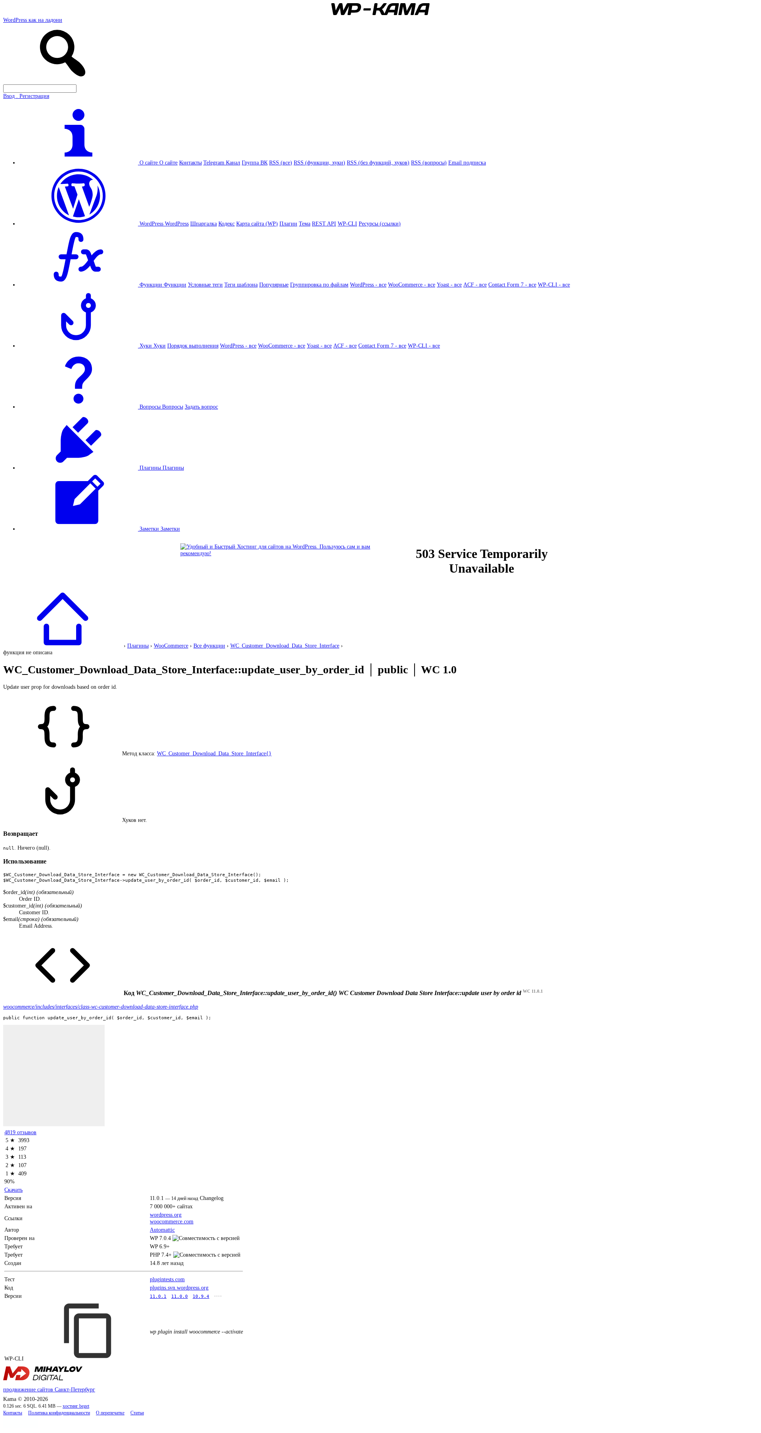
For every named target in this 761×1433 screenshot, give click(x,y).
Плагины (173, 467)
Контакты (190, 162)
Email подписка (467, 162)
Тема (304, 223)
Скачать (13, 1190)
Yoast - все (449, 284)
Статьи (137, 1413)
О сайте (168, 162)
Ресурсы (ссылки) (380, 223)
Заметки (170, 528)
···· (218, 1296)
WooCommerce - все (411, 284)
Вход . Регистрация (26, 96)
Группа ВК (255, 162)
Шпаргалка (203, 223)
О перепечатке (110, 1413)
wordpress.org (166, 1214)
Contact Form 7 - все (512, 284)
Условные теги (205, 284)
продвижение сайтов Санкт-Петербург (49, 1389)
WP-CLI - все (554, 284)
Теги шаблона (241, 284)
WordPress (177, 223)
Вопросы (172, 406)
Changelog (212, 1198)
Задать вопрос (201, 406)
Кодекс (226, 223)
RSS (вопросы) (429, 162)
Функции (175, 284)
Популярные (274, 284)
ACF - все (475, 284)
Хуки (159, 345)
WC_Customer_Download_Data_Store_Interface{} (214, 753)
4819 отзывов (20, 1132)
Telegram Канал (221, 162)
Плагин (288, 223)
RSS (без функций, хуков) (378, 162)
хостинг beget (76, 1406)
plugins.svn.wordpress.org (179, 1287)
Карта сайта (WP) (257, 223)
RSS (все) (280, 162)
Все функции (209, 645)
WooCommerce (171, 645)
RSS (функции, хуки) (319, 162)
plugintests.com (167, 1279)
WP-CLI (347, 223)
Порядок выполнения (192, 345)
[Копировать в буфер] (88, 1330)
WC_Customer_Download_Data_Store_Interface (284, 645)
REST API (324, 223)
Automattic (162, 1230)
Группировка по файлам (319, 284)
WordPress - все (368, 284)
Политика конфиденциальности (59, 1413)
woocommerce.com (171, 1221)
